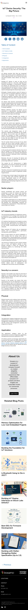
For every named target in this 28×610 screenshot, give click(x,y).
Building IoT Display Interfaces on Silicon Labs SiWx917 (12, 500)
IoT (14, 17)
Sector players (6, 48)
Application (6, 60)
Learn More (14, 394)
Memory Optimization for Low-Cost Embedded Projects (13, 424)
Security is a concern (8, 53)
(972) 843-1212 (4, 588)
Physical (5, 55)
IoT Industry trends (7, 51)
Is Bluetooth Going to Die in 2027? (13, 474)
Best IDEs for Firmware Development (11, 527)
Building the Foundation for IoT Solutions (13, 449)
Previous (7, 564)
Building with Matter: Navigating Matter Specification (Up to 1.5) (11, 553)
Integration (6, 58)
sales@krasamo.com (6, 594)
